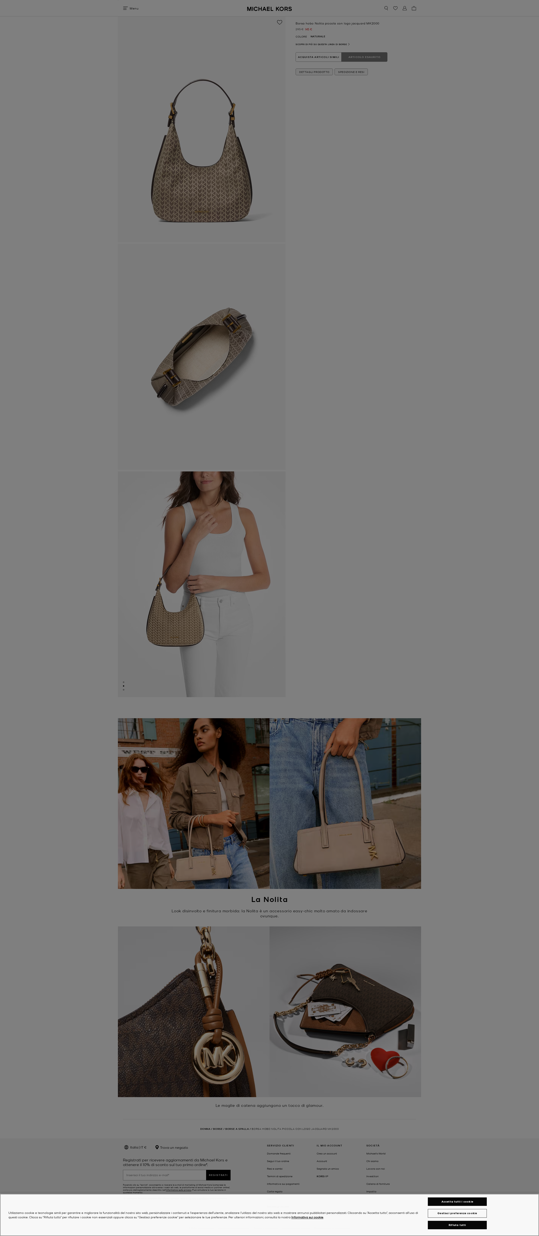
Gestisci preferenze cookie (457, 1213)
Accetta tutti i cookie (457, 1201)
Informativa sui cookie (307, 1217)
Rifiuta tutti (457, 1225)
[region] (269, 1215)
